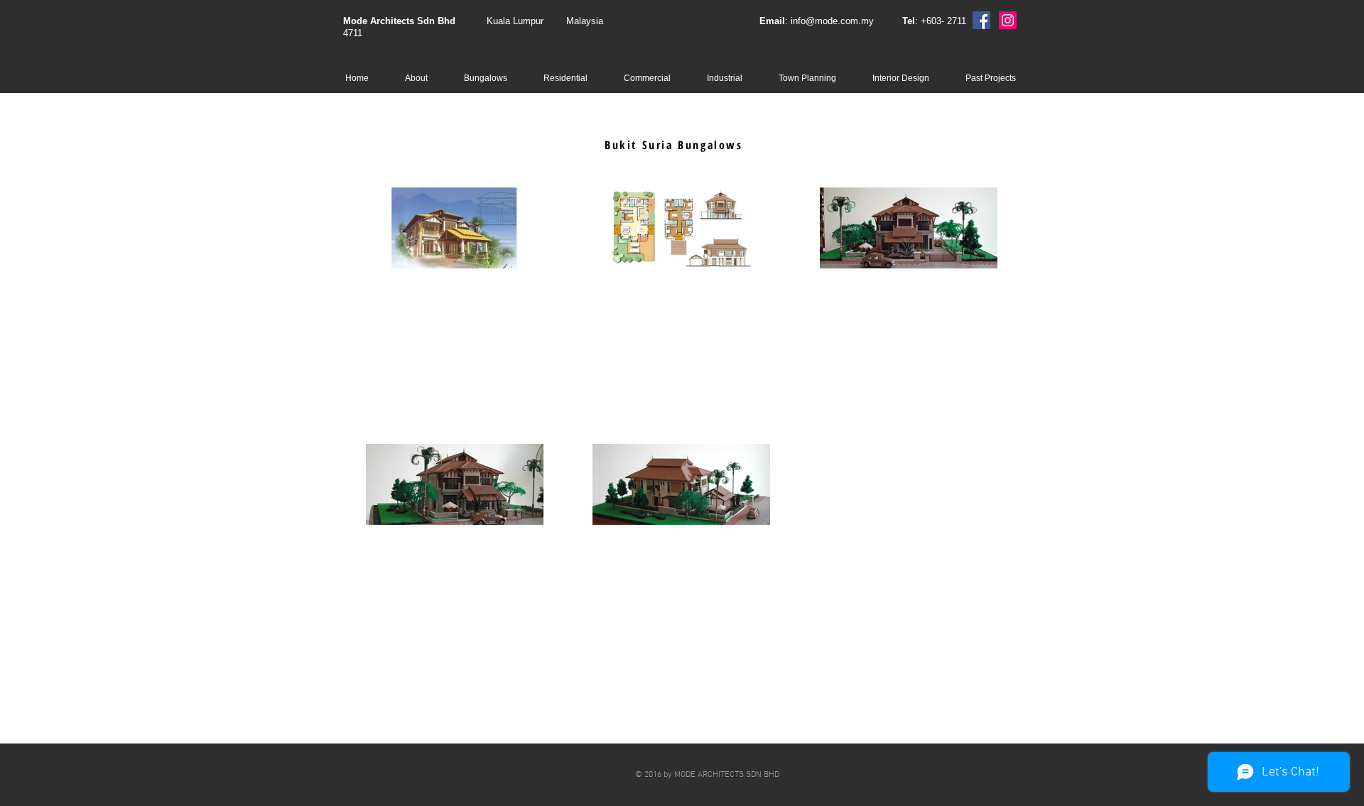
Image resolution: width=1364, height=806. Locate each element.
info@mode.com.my (832, 21)
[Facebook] (981, 20)
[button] (493, 78)
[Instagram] (1008, 20)
